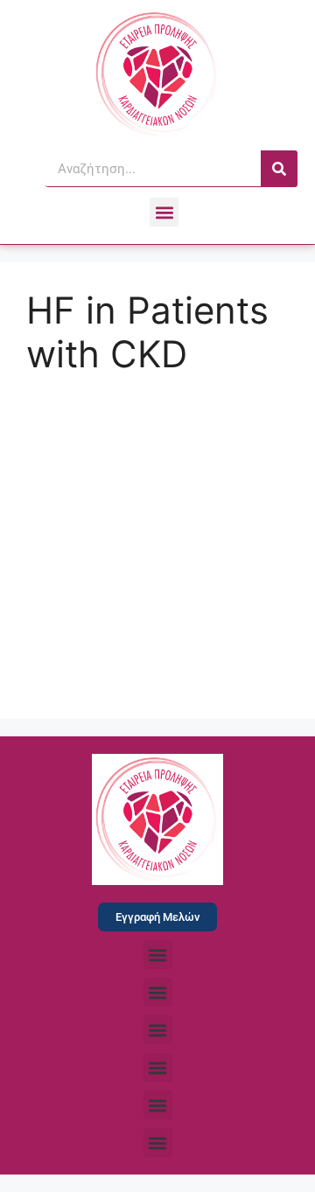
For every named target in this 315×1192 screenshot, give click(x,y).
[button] (164, 212)
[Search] (279, 168)
